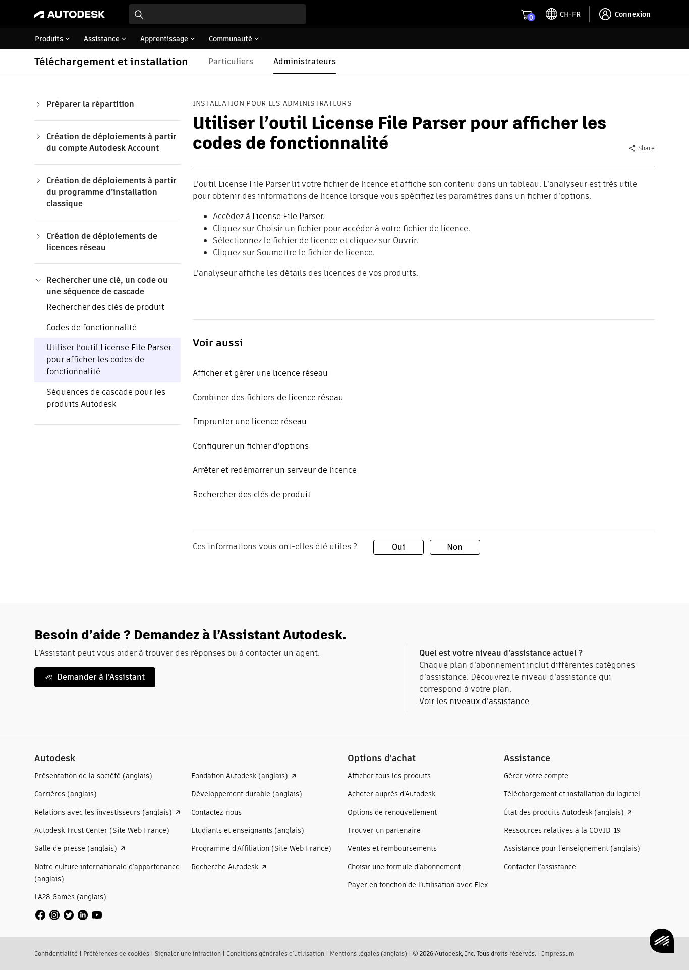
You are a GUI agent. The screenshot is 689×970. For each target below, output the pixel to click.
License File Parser (287, 216)
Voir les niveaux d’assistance (474, 701)
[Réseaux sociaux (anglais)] (68, 914)
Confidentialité (56, 953)
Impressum (558, 953)
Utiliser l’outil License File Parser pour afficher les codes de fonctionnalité (108, 360)
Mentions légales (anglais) (368, 953)
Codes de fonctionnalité (91, 327)
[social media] (68, 915)
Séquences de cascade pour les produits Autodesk (105, 398)
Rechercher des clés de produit (105, 307)
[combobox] (217, 14)
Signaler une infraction (188, 953)
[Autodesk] (69, 14)
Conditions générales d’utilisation (275, 953)
